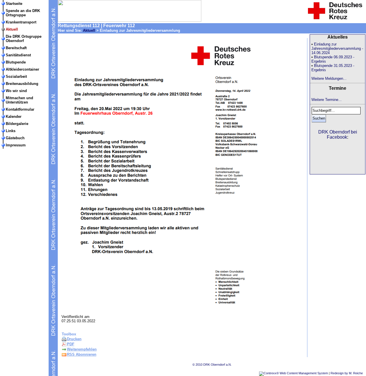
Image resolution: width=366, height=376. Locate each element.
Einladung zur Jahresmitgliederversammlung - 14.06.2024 (337, 48)
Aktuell (12, 29)
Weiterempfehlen (82, 349)
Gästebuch (15, 138)
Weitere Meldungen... (329, 78)
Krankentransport (21, 22)
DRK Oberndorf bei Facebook (337, 135)
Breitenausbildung (22, 83)
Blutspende (16, 62)
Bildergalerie (17, 124)
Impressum (16, 145)
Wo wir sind (16, 91)
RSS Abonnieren (81, 354)
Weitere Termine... (326, 100)
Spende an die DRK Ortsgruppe (23, 13)
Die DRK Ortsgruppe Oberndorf (23, 38)
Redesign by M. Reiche (347, 373)
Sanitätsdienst (18, 55)
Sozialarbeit (16, 76)
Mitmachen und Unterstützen (19, 100)
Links (10, 131)
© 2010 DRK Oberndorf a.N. (212, 364)
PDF (70, 344)
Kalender (13, 116)
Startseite (14, 3)
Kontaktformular (20, 109)
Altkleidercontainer (22, 69)
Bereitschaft (16, 48)
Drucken (74, 339)
